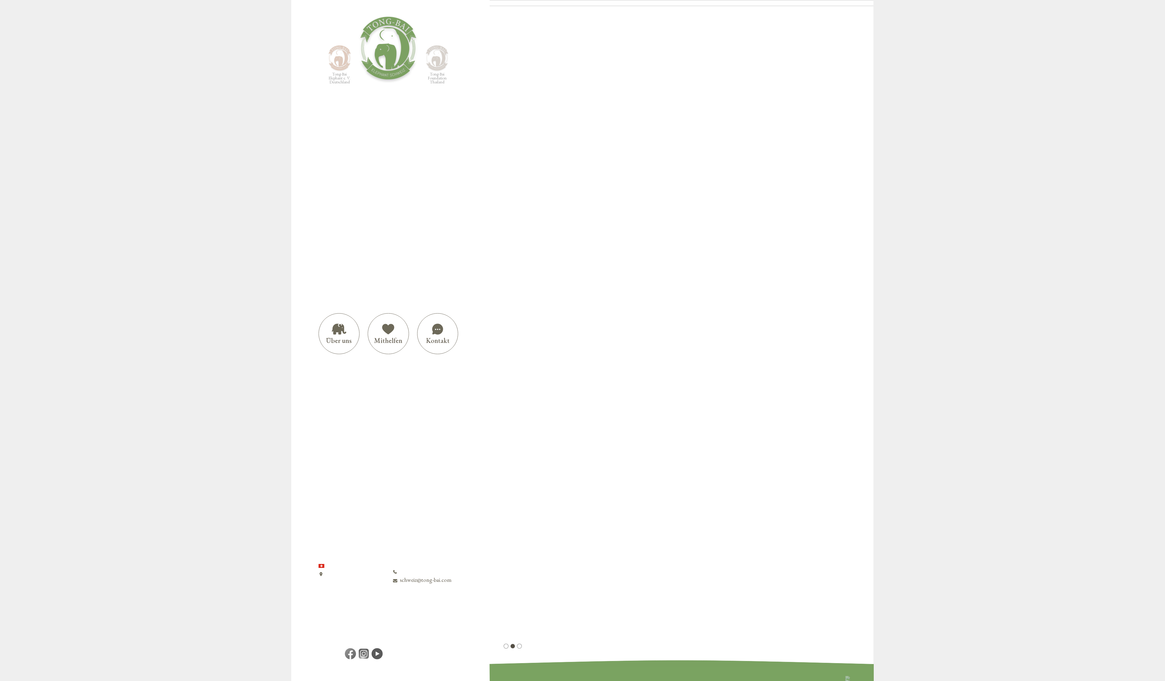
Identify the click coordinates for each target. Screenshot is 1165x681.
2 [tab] (512, 646)
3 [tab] (519, 646)
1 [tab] (506, 646)
